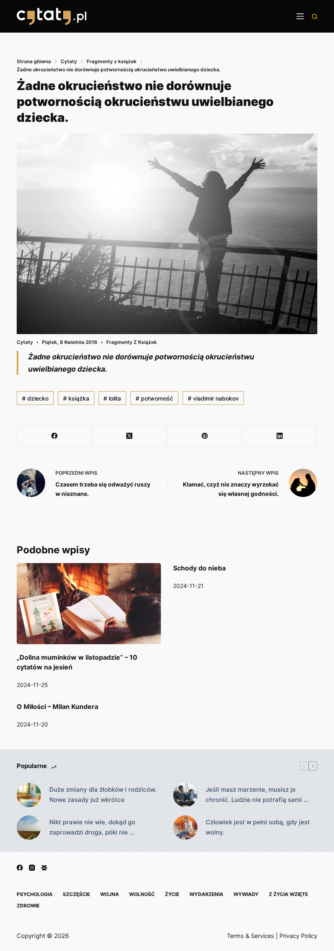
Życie (172, 894)
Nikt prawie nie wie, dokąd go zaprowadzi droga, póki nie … (92, 827)
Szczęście (76, 894)
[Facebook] (54, 436)
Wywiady (246, 894)
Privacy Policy (298, 935)
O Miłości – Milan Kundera (57, 706)
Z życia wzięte (288, 894)
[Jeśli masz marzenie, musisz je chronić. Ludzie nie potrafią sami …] (185, 795)
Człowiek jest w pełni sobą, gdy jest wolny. (258, 827)
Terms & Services (250, 935)
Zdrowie (28, 906)
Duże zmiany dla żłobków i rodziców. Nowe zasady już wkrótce (102, 795)
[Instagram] (32, 868)
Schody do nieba (199, 568)
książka (76, 398)
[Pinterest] (204, 436)
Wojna (109, 894)
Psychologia (35, 894)
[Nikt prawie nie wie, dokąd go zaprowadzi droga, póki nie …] (29, 827)
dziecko (35, 398)
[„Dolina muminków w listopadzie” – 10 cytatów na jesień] (89, 603)
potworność (154, 398)
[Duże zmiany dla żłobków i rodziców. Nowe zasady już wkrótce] (29, 795)
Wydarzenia (206, 894)
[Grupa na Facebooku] (44, 868)
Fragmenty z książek (131, 342)
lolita (112, 398)
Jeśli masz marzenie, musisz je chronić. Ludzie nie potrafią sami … (257, 795)
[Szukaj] (314, 16)
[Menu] (300, 16)
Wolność (142, 894)
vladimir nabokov (213, 398)
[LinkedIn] (279, 436)
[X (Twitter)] (129, 436)
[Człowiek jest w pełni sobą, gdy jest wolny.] (185, 827)
